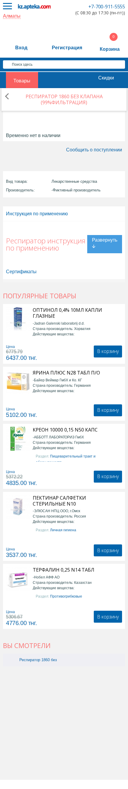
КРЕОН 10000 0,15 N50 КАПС (65, 430)
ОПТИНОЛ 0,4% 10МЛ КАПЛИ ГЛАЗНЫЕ (67, 313)
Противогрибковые (66, 596)
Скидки (106, 77)
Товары (21, 80)
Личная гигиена (63, 530)
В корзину (108, 351)
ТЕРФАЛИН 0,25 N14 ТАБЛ (63, 570)
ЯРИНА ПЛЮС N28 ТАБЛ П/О (66, 373)
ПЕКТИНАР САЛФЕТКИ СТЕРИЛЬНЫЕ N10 (59, 501)
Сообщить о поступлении (94, 149)
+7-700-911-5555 (106, 6)
